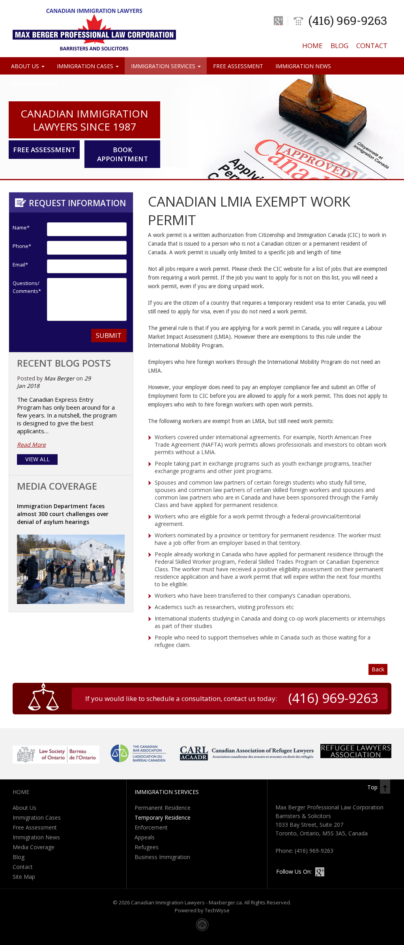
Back (378, 669)
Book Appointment (122, 154)
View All (37, 459)
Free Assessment (238, 66)
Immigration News (303, 66)
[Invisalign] (247, 760)
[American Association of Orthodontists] (138, 760)
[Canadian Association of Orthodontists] (56, 761)
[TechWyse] (202, 929)
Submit (109, 335)
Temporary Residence (163, 817)
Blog (339, 45)
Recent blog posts (64, 362)
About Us (26, 66)
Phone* (22, 246)
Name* (21, 227)
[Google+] (278, 20)
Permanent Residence (163, 808)
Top (372, 787)
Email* (20, 264)
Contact (371, 45)
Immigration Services (164, 66)
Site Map (24, 877)
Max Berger (59, 378)
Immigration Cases (86, 66)
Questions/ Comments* (24, 287)
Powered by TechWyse (202, 910)
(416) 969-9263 (347, 20)
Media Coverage (35, 83)
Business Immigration (162, 857)
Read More (31, 444)
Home (312, 45)
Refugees (147, 847)
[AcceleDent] (355, 756)
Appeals (145, 837)
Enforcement (151, 827)
